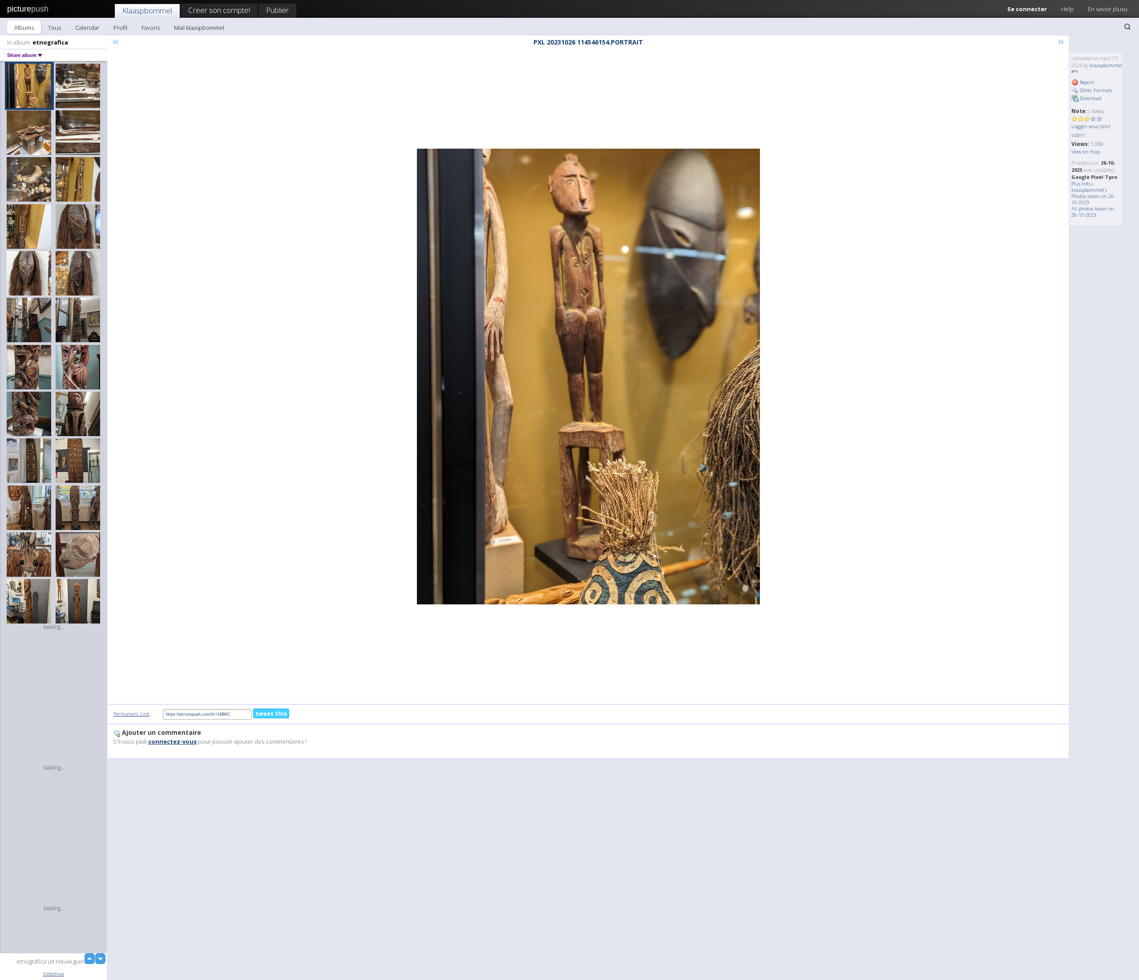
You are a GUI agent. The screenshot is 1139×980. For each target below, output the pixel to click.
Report (1086, 82)
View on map (1085, 151)
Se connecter (1027, 9)
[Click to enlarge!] (588, 376)
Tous (54, 28)
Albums (24, 28)
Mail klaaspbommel (199, 28)
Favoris (150, 28)
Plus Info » (1082, 183)
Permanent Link (131, 713)
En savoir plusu (1107, 9)
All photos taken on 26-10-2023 (1092, 211)
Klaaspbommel (147, 10)
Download (1090, 98)
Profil (120, 28)
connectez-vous (172, 741)
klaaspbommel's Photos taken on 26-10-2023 (1093, 196)
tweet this (271, 713)
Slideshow (53, 973)
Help (1067, 9)
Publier (277, 10)
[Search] (1127, 27)
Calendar (87, 28)
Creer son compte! (219, 10)
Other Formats (1095, 90)
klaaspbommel (1106, 65)
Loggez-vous (1085, 126)
